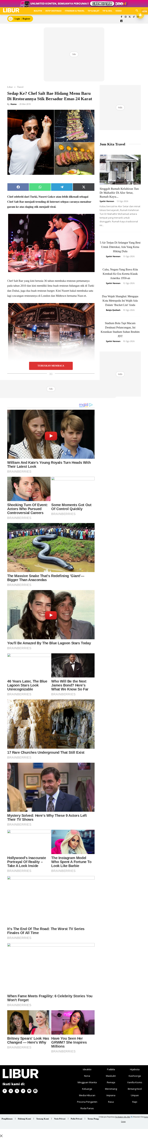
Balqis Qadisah (113, 310)
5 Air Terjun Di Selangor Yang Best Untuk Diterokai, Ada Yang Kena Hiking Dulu (120, 247)
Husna (13, 104)
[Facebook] (121, 17)
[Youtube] (29, 1091)
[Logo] (11, 10)
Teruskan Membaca (51, 365)
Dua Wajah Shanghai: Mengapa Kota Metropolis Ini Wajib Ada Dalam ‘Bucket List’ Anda (120, 300)
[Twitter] (130, 17)
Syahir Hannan (107, 201)
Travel (20, 87)
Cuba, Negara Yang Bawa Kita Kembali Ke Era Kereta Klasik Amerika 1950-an (120, 274)
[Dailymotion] (121, 21)
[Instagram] (125, 17)
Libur (10, 87)
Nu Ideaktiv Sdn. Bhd (122, 1117)
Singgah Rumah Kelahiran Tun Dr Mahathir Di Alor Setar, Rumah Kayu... (119, 192)
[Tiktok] (134, 17)
